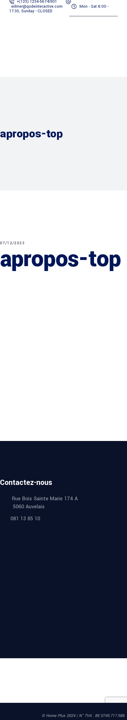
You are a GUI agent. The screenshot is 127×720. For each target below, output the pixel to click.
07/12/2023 (12, 243)
